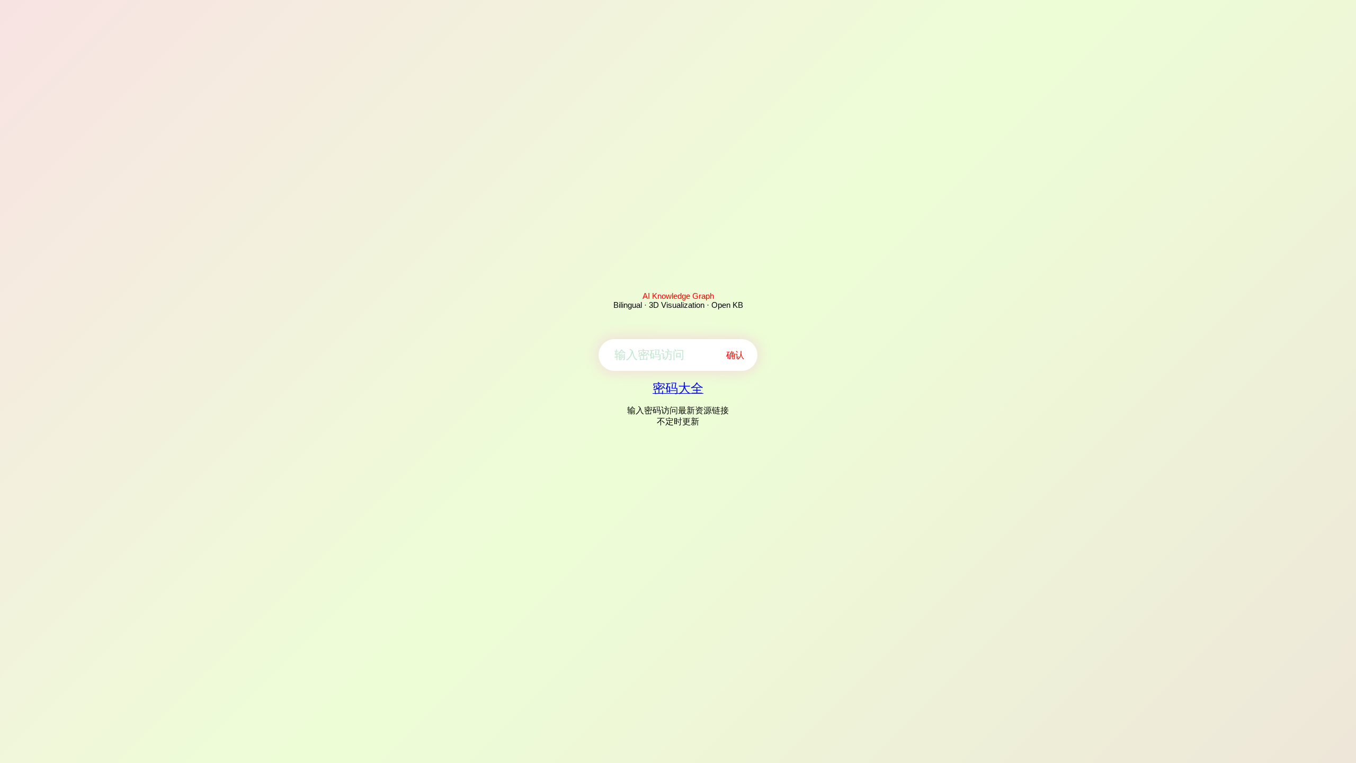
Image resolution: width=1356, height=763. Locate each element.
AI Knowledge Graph (678, 295)
